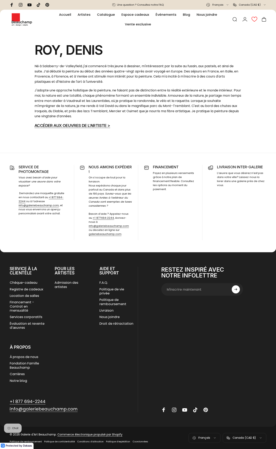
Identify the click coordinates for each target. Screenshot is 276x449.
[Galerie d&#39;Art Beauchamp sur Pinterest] (205, 409)
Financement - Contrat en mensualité (22, 306)
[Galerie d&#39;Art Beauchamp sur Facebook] (163, 409)
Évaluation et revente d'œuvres (27, 326)
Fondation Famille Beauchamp (24, 365)
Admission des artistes (66, 285)
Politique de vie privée (111, 291)
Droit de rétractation (116, 324)
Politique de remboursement (112, 302)
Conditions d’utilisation (90, 441)
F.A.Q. (103, 283)
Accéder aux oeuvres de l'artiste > (72, 125)
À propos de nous (24, 357)
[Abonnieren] (236, 289)
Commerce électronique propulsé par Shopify (89, 434)
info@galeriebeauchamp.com (39, 205)
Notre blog (18, 381)
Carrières (17, 374)
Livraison (106, 311)
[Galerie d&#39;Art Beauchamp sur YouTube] (184, 409)
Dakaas (27, 445)
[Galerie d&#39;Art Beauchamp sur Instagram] (174, 409)
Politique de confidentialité (59, 441)
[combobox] (217, 5)
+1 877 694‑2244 (103, 218)
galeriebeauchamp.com (105, 234)
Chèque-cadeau (23, 283)
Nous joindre (109, 317)
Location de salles (24, 296)
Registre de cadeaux (26, 289)
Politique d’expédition (118, 441)
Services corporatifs (26, 317)
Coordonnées (140, 441)
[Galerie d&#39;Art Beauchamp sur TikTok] (195, 409)
